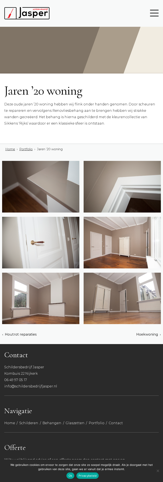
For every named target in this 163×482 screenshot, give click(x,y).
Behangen (51, 423)
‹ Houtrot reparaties (19, 334)
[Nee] (158, 471)
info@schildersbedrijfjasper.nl (30, 386)
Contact (116, 423)
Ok (70, 475)
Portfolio (26, 149)
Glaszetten (75, 423)
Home (10, 149)
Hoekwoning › (148, 334)
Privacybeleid (88, 475)
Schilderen (28, 423)
